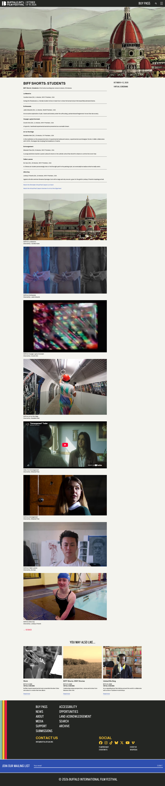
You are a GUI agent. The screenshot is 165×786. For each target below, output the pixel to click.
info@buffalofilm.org (44, 742)
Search (64, 721)
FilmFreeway (104, 747)
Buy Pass (144, 3)
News (39, 711)
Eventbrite (103, 749)
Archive (64, 726)
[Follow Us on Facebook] (100, 742)
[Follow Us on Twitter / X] (122, 742)
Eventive (133, 747)
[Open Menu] (162, 3)
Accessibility (68, 706)
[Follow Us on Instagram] (106, 742)
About (40, 716)
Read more (26, 693)
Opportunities (68, 711)
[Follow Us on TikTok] (111, 742)
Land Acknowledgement (75, 716)
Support (41, 726)
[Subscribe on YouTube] (128, 742)
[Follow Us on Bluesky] (116, 742)
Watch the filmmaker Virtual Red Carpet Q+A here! (38, 185)
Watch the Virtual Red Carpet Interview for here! (42, 188)
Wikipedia (133, 749)
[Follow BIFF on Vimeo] (133, 742)
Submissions (44, 731)
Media (39, 721)
